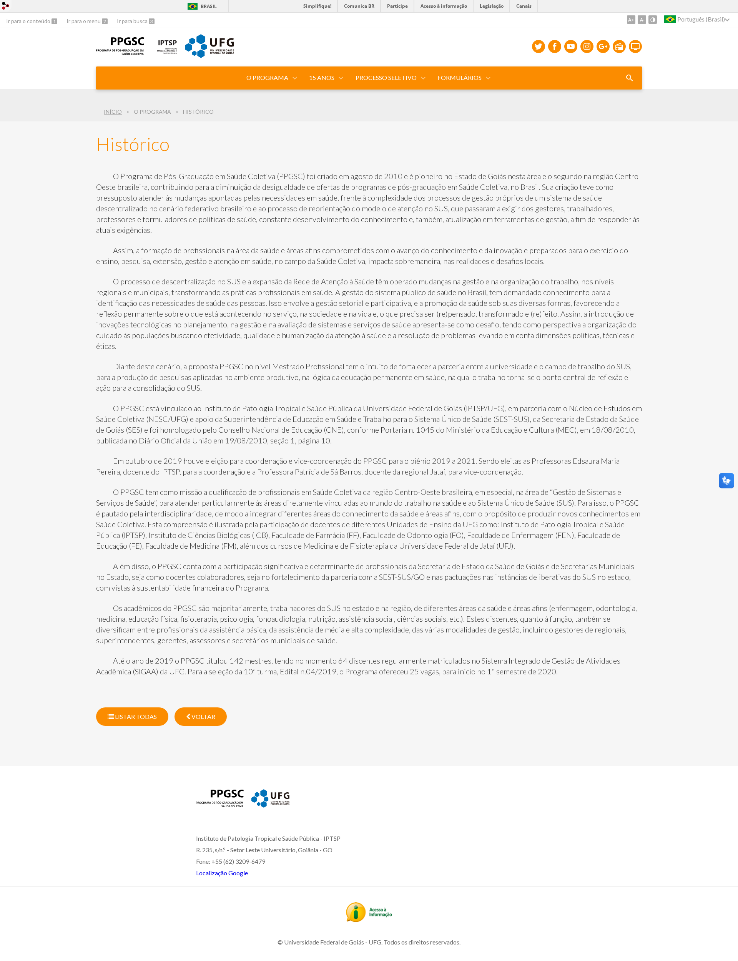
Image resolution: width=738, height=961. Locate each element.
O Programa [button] (267, 77)
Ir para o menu (84, 21)
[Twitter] (538, 46)
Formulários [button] (459, 77)
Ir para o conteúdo (29, 21)
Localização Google (222, 872)
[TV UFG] (635, 46)
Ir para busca (133, 21)
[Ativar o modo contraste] (652, 19)
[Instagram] (586, 46)
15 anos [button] (321, 77)
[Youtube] (570, 46)
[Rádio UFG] (619, 46)
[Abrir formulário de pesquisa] (629, 78)
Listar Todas (135, 716)
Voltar (202, 716)
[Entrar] (6, 6)
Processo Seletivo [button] (386, 77)
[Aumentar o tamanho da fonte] (631, 19)
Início (113, 111)
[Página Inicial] (220, 804)
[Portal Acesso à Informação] (369, 919)
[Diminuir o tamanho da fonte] (642, 19)
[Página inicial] (120, 52)
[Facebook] (554, 46)
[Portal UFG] (209, 55)
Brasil (209, 6)
